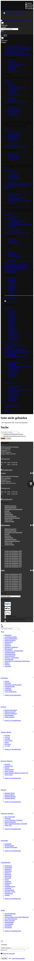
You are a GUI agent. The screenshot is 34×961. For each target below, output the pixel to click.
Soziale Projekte (9, 521)
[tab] (17, 525)
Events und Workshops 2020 (13, 561)
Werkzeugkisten (13, 335)
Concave (7, 737)
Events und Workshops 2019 (13, 563)
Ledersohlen (12, 69)
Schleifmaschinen (10, 265)
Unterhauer (11, 333)
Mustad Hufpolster (13, 199)
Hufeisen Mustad (13, 109)
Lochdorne (11, 294)
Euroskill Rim (9, 766)
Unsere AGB (8, 519)
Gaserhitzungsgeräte (11, 47)
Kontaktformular (7, 470)
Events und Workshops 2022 (13, 558)
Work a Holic (9, 774)
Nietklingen (11, 328)
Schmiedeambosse (11, 266)
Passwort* (4, 950)
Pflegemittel (11, 231)
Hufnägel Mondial (13, 157)
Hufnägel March (13, 155)
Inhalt (3, 570)
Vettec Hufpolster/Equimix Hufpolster (19, 201)
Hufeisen (10, 100)
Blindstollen (11, 364)
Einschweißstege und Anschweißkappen (20, 366)
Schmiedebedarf (12, 268)
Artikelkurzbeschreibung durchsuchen (14, 436)
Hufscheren (11, 288)
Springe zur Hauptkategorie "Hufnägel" (17, 147)
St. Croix (7, 746)
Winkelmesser (12, 339)
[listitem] (19, 604)
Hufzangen (11, 290)
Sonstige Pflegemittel (14, 243)
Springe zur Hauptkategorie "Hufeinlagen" (17, 54)
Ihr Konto (30, 6)
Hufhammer (11, 283)
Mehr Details (8, 81)
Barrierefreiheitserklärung (12, 518)
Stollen (9, 354)
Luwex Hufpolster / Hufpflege (17, 197)
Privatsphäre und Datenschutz (13, 509)
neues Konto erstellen (18, 958)
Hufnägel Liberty (13, 153)
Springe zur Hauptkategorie (13, 695)
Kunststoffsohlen (13, 66)
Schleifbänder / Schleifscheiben (15, 261)
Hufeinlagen (11, 52)
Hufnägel (10, 145)
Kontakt (3, 473)
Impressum (8, 513)
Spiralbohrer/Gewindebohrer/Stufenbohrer (18, 351)
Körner (10, 292)
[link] (17, 23)
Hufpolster (11, 195)
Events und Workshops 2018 (13, 565)
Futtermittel (11, 239)
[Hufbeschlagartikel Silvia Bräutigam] (3, 35)
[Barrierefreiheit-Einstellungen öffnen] (31, 483)
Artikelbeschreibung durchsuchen (13, 434)
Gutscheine (9, 407)
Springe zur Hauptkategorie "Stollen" (16, 356)
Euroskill (7, 764)
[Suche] (5, 36)
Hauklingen (11, 281)
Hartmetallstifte (12, 371)
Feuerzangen (12, 280)
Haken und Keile (13, 369)
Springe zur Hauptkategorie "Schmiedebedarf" (13, 270)
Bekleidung (9, 45)
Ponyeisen (8, 744)
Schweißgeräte (10, 349)
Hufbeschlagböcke (11, 50)
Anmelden (30, 8)
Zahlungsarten (9, 514)
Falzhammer (12, 278)
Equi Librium (9, 740)
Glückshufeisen (9, 769)
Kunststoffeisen (13, 113)
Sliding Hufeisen (13, 115)
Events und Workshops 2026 (13, 551)
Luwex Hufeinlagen (14, 71)
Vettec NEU (12, 202)
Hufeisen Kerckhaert (14, 108)
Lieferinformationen (10, 516)
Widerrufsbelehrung (10, 507)
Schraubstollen (12, 373)
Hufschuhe (11, 62)
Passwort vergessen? (8, 953)
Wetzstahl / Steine (13, 337)
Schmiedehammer (13, 332)
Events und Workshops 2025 (13, 553)
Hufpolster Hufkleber (13, 184)
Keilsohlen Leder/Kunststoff (16, 64)
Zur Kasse (30, 5)
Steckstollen (11, 376)
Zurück (3, 438)
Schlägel (10, 330)
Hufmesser (11, 285)
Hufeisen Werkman (14, 111)
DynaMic (7, 739)
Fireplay (7, 768)
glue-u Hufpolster (13, 194)
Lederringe (11, 67)
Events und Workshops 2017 (13, 566)
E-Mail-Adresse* (6, 948)
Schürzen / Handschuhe (12, 345)
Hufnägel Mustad (13, 158)
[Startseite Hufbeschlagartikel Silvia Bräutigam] (17, 15)
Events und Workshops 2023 (13, 556)
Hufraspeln (11, 287)
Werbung (8, 405)
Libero (6, 742)
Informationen (5, 525)
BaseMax (7, 735)
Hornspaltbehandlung (12, 49)
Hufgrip (10, 60)
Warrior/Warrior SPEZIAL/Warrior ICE (16, 773)
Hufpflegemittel (13, 241)
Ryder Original (9, 771)
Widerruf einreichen (10, 506)
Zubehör (10, 340)
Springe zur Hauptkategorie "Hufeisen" (16, 101)
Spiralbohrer (12, 374)
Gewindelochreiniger (14, 368)
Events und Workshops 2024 (13, 554)
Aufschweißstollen (13, 362)
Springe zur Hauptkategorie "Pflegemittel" (17, 233)
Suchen (29, 3)
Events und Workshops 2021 (13, 560)
